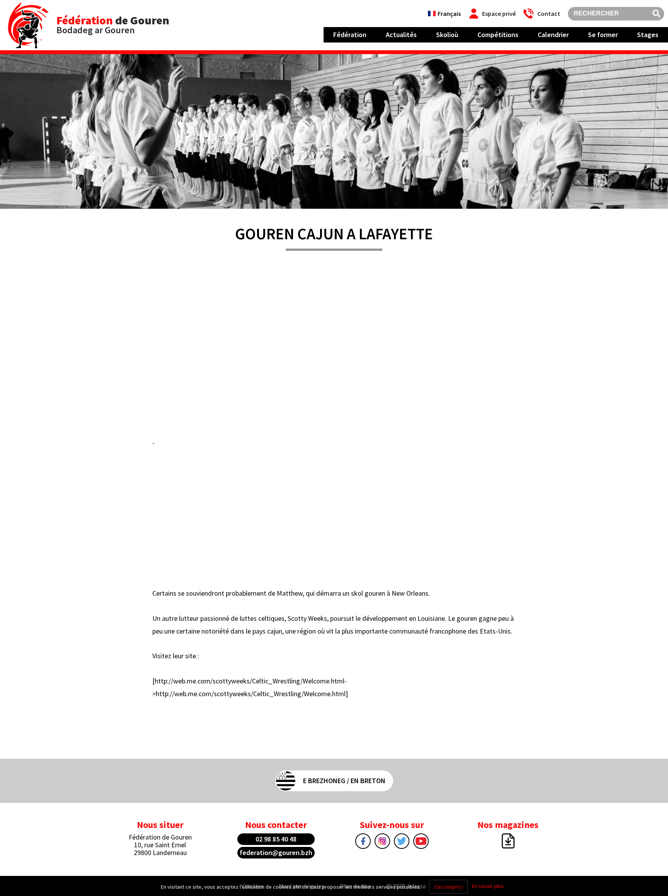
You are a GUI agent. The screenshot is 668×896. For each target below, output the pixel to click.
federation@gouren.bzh (276, 852)
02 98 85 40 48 (276, 839)
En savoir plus (488, 885)
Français (449, 13)
